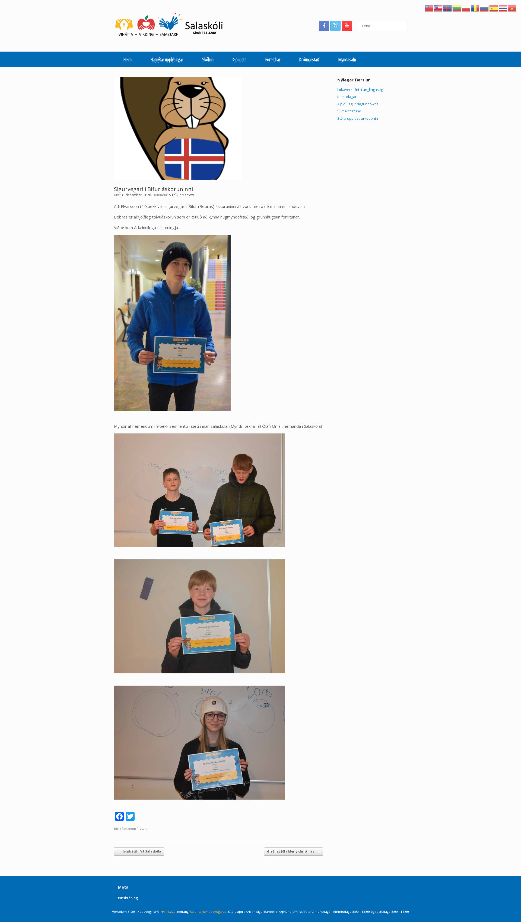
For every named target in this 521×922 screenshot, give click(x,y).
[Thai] (503, 7)
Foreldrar (272, 59)
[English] (438, 7)
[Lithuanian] (457, 7)
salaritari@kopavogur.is (208, 912)
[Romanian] (475, 7)
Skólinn (208, 59)
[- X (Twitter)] (335, 26)
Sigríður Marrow (181, 195)
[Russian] (484, 7)
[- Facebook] (324, 26)
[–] (172, 25)
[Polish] (466, 7)
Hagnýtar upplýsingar (167, 59)
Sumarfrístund (349, 111)
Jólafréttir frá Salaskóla (139, 851)
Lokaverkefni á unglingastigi (360, 89)
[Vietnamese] (512, 7)
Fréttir (141, 828)
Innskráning (128, 897)
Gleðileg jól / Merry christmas (293, 851)
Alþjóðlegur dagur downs (358, 104)
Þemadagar (347, 96)
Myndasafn (347, 59)
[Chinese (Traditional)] (429, 7)
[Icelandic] (447, 7)
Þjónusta (239, 59)
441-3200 (168, 912)
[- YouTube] (347, 26)
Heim (127, 59)
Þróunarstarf (309, 59)
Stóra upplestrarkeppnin (357, 118)
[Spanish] (493, 7)
